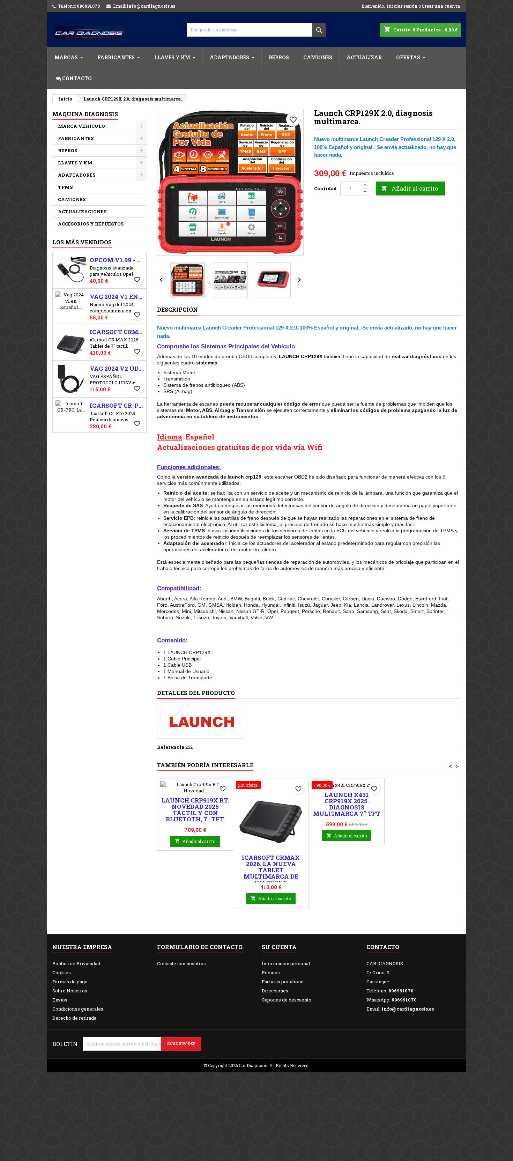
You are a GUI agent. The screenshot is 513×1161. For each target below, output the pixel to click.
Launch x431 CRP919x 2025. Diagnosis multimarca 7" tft (346, 804)
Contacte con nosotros (181, 963)
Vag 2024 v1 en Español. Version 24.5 (116, 297)
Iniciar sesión (402, 6)
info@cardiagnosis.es (151, 6)
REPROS (67, 150)
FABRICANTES (76, 138)
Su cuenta (279, 947)
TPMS (65, 187)
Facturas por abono (283, 981)
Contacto (382, 947)
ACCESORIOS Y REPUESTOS (91, 224)
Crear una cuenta (441, 6)
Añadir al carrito (409, 188)
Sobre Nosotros (69, 991)
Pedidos (271, 972)
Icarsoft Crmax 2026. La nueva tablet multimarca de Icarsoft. (116, 332)
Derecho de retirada (74, 1018)
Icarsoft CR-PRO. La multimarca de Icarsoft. (116, 405)
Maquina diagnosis (85, 114)
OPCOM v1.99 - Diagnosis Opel (116, 260)
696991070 (88, 6)
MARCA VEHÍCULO (81, 126)
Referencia (170, 747)
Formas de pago (70, 981)
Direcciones (275, 991)
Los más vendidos (82, 242)
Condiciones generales (77, 1009)
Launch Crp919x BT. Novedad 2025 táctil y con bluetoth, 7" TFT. (195, 809)
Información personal (286, 963)
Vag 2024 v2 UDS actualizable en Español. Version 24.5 (116, 368)
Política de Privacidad (76, 963)
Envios (59, 1000)
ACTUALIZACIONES (82, 211)
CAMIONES (72, 199)
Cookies (61, 972)
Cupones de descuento (286, 1000)
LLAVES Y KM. (76, 163)
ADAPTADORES (76, 175)
